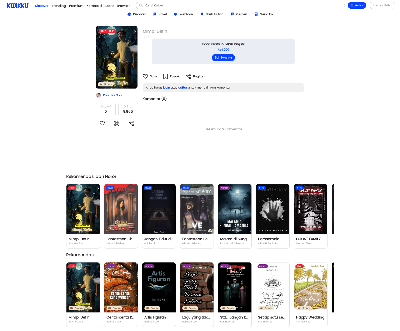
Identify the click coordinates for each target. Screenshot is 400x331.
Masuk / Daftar (382, 5)
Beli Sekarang (223, 57)
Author (358, 5)
